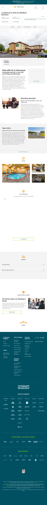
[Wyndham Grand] (41, 411)
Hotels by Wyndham (23, 394)
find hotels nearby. (32, 19)
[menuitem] (3, 6)
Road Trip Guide (6, 345)
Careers (26, 351)
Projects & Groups (18, 369)
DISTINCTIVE (41, 398)
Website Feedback (39, 341)
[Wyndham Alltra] (27, 419)
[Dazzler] (27, 411)
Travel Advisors (17, 375)
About (4, 341)
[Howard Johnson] (13, 415)
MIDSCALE (20, 398)
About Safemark (17, 347)
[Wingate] (20, 407)
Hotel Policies (36, 81)
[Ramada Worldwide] (20, 423)
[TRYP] (27, 403)
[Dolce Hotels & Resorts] (41, 407)
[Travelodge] (13, 419)
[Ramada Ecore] (20, 427)
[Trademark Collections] (34, 407)
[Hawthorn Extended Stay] (6, 404)
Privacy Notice (17, 343)
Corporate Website (29, 341)
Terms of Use (17, 345)
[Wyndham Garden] (20, 411)
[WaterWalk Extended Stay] (6, 408)
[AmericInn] (20, 415)
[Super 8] (13, 407)
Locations (5, 343)
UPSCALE (34, 398)
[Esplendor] (27, 407)
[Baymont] (20, 419)
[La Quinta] (20, 403)
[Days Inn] (13, 403)
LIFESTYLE (27, 398)
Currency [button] (42, 16)
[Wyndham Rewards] (23, 387)
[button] (10, 2)
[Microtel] (13, 411)
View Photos (38, 178)
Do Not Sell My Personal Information (17, 353)
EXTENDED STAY (5, 399)
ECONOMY (13, 398)
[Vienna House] (27, 415)
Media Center (28, 343)
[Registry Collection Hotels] (41, 403)
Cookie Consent (17, 349)
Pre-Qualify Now (27, 3)
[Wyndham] (34, 403)
